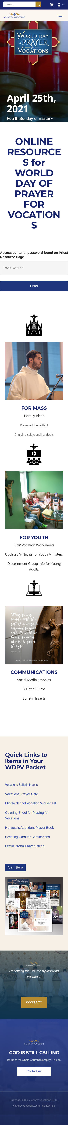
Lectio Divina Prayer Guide (24, 846)
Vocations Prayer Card (21, 794)
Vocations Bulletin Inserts (21, 784)
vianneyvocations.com (26, 1105)
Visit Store (15, 867)
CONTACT (34, 1002)
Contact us (34, 1071)
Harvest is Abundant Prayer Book (29, 828)
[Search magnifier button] (38, 4)
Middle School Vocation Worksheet (30, 803)
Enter (34, 286)
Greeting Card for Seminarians (27, 837)
